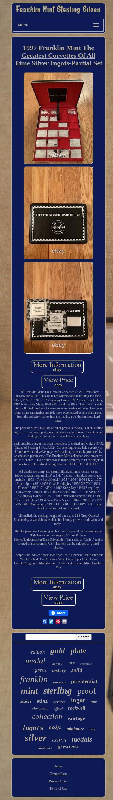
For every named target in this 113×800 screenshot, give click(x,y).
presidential (84, 681)
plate (78, 651)
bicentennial (45, 747)
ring (92, 729)
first (72, 663)
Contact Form (58, 774)
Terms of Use (58, 788)
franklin (34, 679)
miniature (75, 729)
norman (59, 682)
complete (86, 663)
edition (37, 652)
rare (94, 702)
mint (29, 691)
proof (86, 691)
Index (58, 766)
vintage (76, 718)
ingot (78, 700)
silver (36, 738)
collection (47, 716)
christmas (40, 708)
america (59, 702)
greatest (69, 747)
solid (76, 670)
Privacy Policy (58, 781)
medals (82, 739)
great (41, 669)
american (57, 663)
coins (59, 739)
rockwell (76, 708)
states (26, 701)
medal (35, 660)
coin (55, 726)
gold (57, 650)
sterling (57, 691)
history (59, 670)
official (58, 709)
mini (42, 701)
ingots (32, 728)
